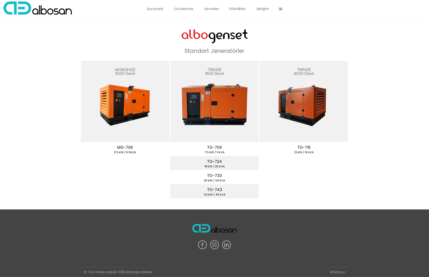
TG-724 (214, 161)
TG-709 (214, 147)
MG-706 (125, 147)
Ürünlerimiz (183, 8)
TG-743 (214, 189)
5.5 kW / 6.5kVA (125, 152)
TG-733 (214, 175)
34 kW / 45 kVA (214, 194)
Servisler (211, 8)
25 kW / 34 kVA (214, 180)
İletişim (263, 8)
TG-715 (304, 147)
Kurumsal (155, 8)
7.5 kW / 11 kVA (215, 152)
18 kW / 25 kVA (214, 166)
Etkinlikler (237, 8)
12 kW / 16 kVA (304, 152)
